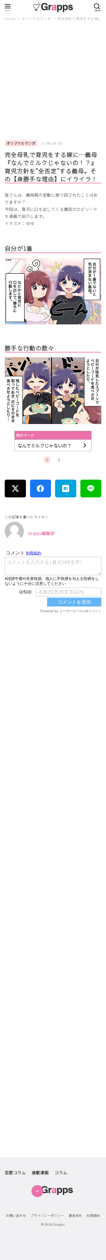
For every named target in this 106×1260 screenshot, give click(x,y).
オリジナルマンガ (37, 18)
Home (10, 18)
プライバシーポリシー (47, 1215)
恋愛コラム (15, 1172)
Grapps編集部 (41, 533)
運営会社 (75, 1215)
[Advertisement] (53, 81)
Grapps (59, 1224)
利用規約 (93, 1215)
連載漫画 (40, 1172)
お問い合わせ (16, 1215)
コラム (60, 1172)
